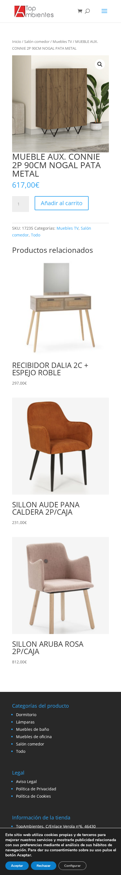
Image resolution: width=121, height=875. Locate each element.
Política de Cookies (33, 796)
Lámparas (25, 722)
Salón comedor (37, 41)
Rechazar (44, 865)
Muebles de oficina (34, 736)
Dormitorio (26, 714)
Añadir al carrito (61, 203)
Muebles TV (62, 41)
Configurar (72, 865)
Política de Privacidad (36, 788)
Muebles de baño (32, 729)
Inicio (16, 41)
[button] (100, 64)
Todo (35, 235)
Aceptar (17, 865)
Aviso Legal (26, 781)
